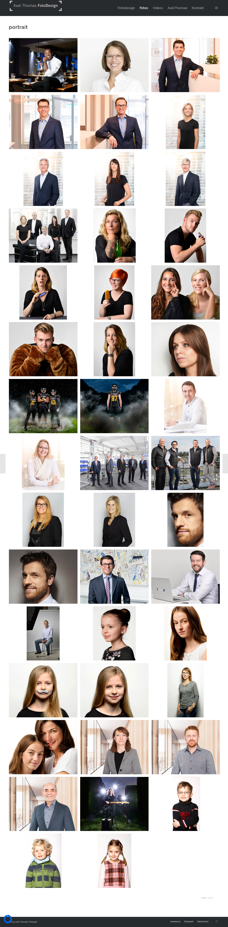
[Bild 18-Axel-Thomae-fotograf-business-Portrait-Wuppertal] (115, 293)
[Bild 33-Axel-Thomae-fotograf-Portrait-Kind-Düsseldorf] (186, 805)
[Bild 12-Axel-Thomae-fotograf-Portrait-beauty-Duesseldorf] (186, 350)
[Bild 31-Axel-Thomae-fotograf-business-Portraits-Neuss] (44, 805)
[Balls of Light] (3, 463)
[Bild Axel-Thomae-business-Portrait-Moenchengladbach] (186, 66)
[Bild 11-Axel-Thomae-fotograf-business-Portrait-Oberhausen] (44, 464)
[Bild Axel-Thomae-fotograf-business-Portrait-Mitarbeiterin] (44, 521)
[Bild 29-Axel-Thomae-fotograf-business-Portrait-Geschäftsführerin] (115, 748)
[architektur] (225, 463)
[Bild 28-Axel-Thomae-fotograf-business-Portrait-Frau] (186, 691)
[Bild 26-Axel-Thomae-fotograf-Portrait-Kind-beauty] (115, 634)
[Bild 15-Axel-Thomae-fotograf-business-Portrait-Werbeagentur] (115, 237)
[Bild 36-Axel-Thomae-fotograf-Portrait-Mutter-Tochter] (44, 748)
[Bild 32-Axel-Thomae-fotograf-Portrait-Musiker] (115, 805)
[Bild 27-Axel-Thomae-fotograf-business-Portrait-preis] (186, 521)
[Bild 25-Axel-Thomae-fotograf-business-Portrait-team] (186, 293)
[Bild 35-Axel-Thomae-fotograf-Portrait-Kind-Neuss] (115, 862)
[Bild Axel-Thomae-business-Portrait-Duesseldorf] (115, 123)
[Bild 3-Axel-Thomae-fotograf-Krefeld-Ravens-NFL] (115, 407)
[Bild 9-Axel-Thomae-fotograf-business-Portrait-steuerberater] (115, 180)
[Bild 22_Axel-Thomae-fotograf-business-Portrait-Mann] (44, 577)
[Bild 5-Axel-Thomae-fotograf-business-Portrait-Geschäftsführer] (115, 464)
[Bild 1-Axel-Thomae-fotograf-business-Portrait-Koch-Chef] (44, 66)
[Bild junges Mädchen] (115, 691)
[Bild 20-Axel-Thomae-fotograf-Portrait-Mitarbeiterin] (115, 350)
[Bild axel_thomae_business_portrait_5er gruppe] (44, 237)
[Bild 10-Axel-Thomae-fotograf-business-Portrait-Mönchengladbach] (186, 407)
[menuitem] (126, 8)
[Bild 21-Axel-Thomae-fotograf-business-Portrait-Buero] (115, 577)
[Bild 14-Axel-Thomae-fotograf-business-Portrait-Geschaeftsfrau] (115, 521)
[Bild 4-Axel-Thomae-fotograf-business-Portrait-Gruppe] (186, 464)
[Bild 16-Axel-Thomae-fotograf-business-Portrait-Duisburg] (186, 237)
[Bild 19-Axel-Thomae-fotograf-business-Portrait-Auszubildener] (44, 350)
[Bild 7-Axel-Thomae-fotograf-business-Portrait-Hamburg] (186, 123)
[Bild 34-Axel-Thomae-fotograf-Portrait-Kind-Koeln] (44, 862)
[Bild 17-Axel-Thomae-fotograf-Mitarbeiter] (44, 293)
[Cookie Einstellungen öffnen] (8, 922)
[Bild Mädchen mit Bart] (44, 691)
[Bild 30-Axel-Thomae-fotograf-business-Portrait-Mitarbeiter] (186, 748)
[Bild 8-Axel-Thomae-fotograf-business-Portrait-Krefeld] (186, 180)
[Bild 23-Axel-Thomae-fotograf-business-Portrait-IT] (186, 577)
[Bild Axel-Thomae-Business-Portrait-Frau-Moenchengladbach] (115, 66)
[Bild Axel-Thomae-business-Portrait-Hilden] (44, 123)
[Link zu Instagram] (216, 7)
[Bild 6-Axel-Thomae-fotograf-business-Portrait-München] (44, 180)
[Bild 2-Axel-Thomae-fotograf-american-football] (44, 407)
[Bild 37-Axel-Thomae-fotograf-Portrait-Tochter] (186, 634)
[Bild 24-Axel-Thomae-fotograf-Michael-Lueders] (44, 634)
